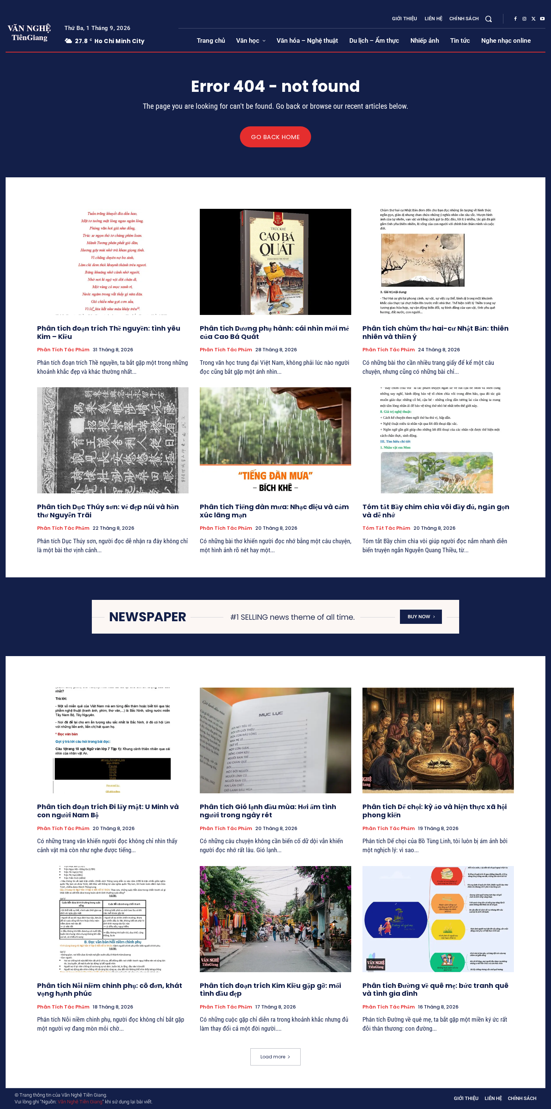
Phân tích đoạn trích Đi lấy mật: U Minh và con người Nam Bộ (108, 811)
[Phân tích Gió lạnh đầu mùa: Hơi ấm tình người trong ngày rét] (275, 741)
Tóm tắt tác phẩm (386, 528)
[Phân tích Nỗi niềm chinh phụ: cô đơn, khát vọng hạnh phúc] (113, 919)
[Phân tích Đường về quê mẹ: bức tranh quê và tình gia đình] (438, 919)
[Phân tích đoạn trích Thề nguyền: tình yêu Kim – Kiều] (113, 262)
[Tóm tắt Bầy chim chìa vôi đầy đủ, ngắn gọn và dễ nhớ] (438, 440)
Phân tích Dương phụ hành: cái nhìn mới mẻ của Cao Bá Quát (274, 332)
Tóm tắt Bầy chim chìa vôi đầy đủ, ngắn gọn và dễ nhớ (435, 511)
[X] (533, 19)
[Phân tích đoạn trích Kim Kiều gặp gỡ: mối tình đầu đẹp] (275, 919)
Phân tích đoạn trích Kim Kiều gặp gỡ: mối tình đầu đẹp (270, 989)
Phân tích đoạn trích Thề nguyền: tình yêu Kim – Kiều (108, 332)
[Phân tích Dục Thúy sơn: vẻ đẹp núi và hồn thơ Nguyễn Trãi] (113, 440)
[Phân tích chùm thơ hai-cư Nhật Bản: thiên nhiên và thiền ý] (438, 262)
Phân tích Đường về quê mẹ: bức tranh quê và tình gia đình (435, 989)
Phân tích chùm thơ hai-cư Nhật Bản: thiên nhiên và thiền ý (435, 332)
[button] (488, 19)
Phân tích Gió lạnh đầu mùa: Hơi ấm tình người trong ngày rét (268, 811)
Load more (273, 1057)
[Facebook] (515, 19)
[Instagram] (524, 19)
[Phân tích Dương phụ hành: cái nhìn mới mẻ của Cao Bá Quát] (275, 262)
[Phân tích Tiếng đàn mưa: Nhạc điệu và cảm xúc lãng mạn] (275, 440)
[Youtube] (542, 19)
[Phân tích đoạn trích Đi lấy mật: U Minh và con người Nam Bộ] (113, 741)
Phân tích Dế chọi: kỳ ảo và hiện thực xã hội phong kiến (434, 811)
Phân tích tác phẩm (63, 350)
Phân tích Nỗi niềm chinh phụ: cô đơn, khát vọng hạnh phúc (109, 989)
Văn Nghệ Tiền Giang (80, 1102)
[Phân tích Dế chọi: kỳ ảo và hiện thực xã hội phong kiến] (438, 741)
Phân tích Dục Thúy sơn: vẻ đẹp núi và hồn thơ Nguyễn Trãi (108, 511)
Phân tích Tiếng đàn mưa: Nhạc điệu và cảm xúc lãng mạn (274, 511)
